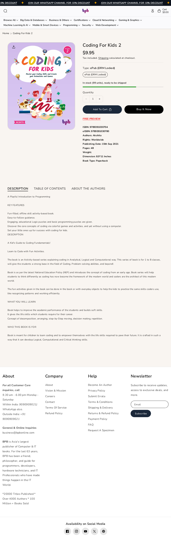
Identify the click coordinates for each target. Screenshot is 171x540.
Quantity (88, 92)
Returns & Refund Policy (103, 413)
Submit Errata (96, 396)
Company (54, 376)
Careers (50, 396)
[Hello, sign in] (152, 11)
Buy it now (144, 109)
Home (6, 33)
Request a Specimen (101, 430)
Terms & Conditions (100, 402)
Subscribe (141, 413)
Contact (50, 402)
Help (92, 376)
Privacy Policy (96, 390)
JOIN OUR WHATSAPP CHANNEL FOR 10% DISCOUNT (59, 3)
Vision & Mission (55, 390)
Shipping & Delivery (100, 408)
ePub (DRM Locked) (95, 74)
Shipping (103, 58)
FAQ (91, 425)
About (8, 376)
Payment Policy (97, 419)
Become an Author (100, 385)
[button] (5, 11)
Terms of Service (56, 408)
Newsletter (141, 376)
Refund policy (53, 413)
